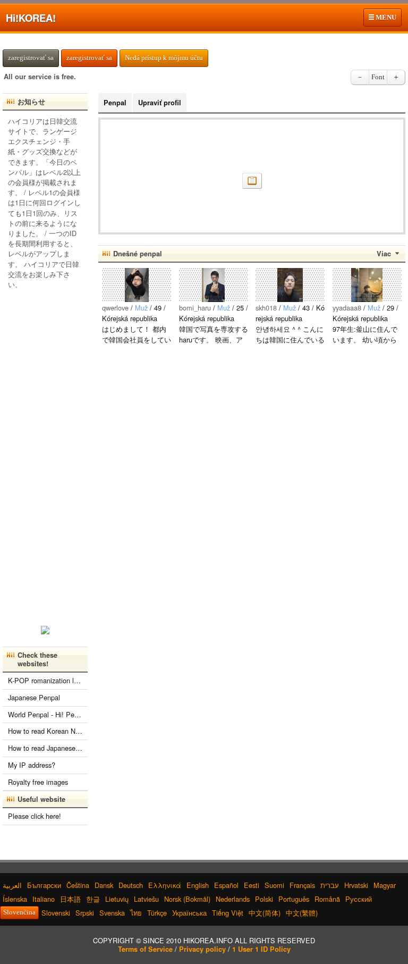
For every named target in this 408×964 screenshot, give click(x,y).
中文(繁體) (302, 913)
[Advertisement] (45, 454)
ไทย (136, 913)
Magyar (384, 885)
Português (293, 899)
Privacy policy (202, 949)
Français (302, 885)
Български (44, 885)
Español (226, 885)
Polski (264, 899)
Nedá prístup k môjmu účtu (164, 58)
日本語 (70, 899)
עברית (329, 885)
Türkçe (157, 913)
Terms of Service (145, 949)
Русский (358, 899)
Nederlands (233, 899)
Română (327, 899)
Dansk (104, 885)
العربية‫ (12, 885)
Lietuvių (117, 899)
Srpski (84, 913)
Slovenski (55, 913)
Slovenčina (19, 912)
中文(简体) (264, 913)
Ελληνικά (164, 885)
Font (378, 77)
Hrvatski (356, 885)
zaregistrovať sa (31, 58)
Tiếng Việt (227, 913)
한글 (93, 899)
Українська (189, 913)
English (197, 885)
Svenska (112, 913)
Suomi (274, 885)
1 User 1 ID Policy (261, 949)
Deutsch (130, 885)
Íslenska (15, 899)
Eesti (251, 885)
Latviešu (146, 899)
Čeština (77, 885)
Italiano (43, 899)
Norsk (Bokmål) (187, 899)
